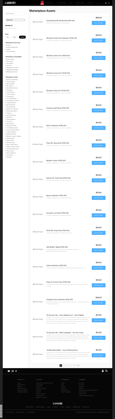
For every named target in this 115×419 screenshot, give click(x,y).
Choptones (9, 96)
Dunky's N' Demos (12, 109)
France (62, 407)
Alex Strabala (10, 81)
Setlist (8, 49)
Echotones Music (11, 111)
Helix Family (10, 59)
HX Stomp (9, 61)
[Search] (109, 3)
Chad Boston (10, 92)
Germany (55, 407)
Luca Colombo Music (13, 130)
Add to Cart (98, 23)
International (85, 407)
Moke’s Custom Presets (13, 136)
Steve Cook (10, 151)
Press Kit (81, 386)
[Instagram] (12, 371)
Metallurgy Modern (12, 69)
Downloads (80, 3)
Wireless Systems (22, 390)
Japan (49, 407)
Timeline (81, 385)
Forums (38, 392)
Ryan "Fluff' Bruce (12, 144)
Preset (8, 45)
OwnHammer (10, 138)
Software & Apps (22, 392)
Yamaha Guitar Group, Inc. (87, 395)
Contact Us (82, 393)
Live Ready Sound (12, 128)
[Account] (106, 3)
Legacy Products (41, 388)
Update (22, 37)
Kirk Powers (10, 123)
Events (63, 386)
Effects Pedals (21, 388)
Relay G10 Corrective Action (44, 383)
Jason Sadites (10, 119)
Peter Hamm (10, 140)
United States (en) (100, 3)
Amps (19, 383)
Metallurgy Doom (11, 72)
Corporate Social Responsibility (88, 390)
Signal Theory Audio (12, 146)
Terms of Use (10, 412)
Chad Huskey (10, 94)
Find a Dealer (83, 392)
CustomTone (61, 3)
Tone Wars (9, 155)
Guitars (19, 386)
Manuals (38, 386)
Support (90, 3)
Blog (71, 3)
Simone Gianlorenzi (12, 149)
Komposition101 (11, 125)
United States (30, 407)
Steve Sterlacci (11, 153)
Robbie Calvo (10, 142)
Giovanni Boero (11, 115)
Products (50, 3)
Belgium (68, 407)
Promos (63, 388)
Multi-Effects (21, 385)
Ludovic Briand (11, 132)
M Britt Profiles (11, 134)
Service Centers (41, 393)
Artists (63, 383)
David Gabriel (10, 104)
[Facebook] (16, 371)
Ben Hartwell (10, 84)
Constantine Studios (12, 100)
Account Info (40, 395)
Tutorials (38, 390)
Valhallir (9, 157)
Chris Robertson (11, 98)
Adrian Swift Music (12, 79)
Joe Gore (9, 121)
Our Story (81, 383)
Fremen (8, 113)
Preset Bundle (10, 51)
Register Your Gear (41, 397)
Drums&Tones (10, 107)
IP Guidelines (31, 412)
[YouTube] (8, 371)
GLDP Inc (9, 117)
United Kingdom (40, 407)
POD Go (9, 65)
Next (78, 365)
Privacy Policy (20, 412)
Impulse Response (12, 47)
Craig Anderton (11, 102)
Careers (81, 388)
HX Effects (9, 63)
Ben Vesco (9, 86)
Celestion (9, 90)
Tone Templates (66, 392)
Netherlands (76, 407)
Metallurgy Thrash (12, 67)
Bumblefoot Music (12, 88)
